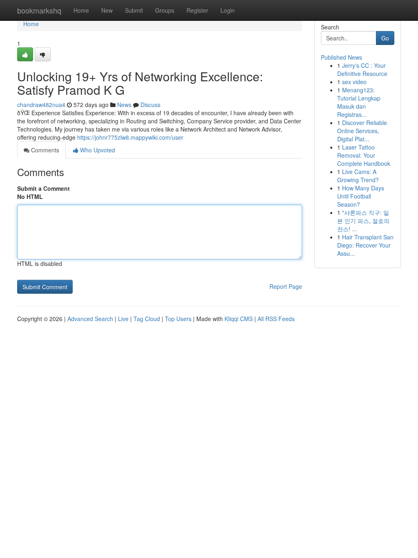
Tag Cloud (146, 319)
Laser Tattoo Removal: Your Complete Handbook (363, 155)
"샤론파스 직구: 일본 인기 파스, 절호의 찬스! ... (363, 220)
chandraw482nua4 (41, 104)
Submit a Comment (43, 188)
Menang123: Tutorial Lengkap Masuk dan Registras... (358, 102)
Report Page (285, 286)
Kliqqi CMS (239, 319)
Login (227, 10)
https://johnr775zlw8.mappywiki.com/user (130, 137)
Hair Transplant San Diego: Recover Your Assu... (365, 245)
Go (385, 38)
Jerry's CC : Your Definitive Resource (362, 69)
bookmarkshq (39, 10)
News (124, 104)
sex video (354, 82)
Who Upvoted (96, 150)
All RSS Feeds (276, 319)
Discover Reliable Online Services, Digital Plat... (362, 130)
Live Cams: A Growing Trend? (358, 175)
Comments (44, 150)
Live (123, 319)
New (107, 10)
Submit (134, 10)
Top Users (178, 319)
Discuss (150, 104)
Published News (341, 57)
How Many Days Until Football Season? (360, 196)
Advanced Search (90, 319)
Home (81, 10)
